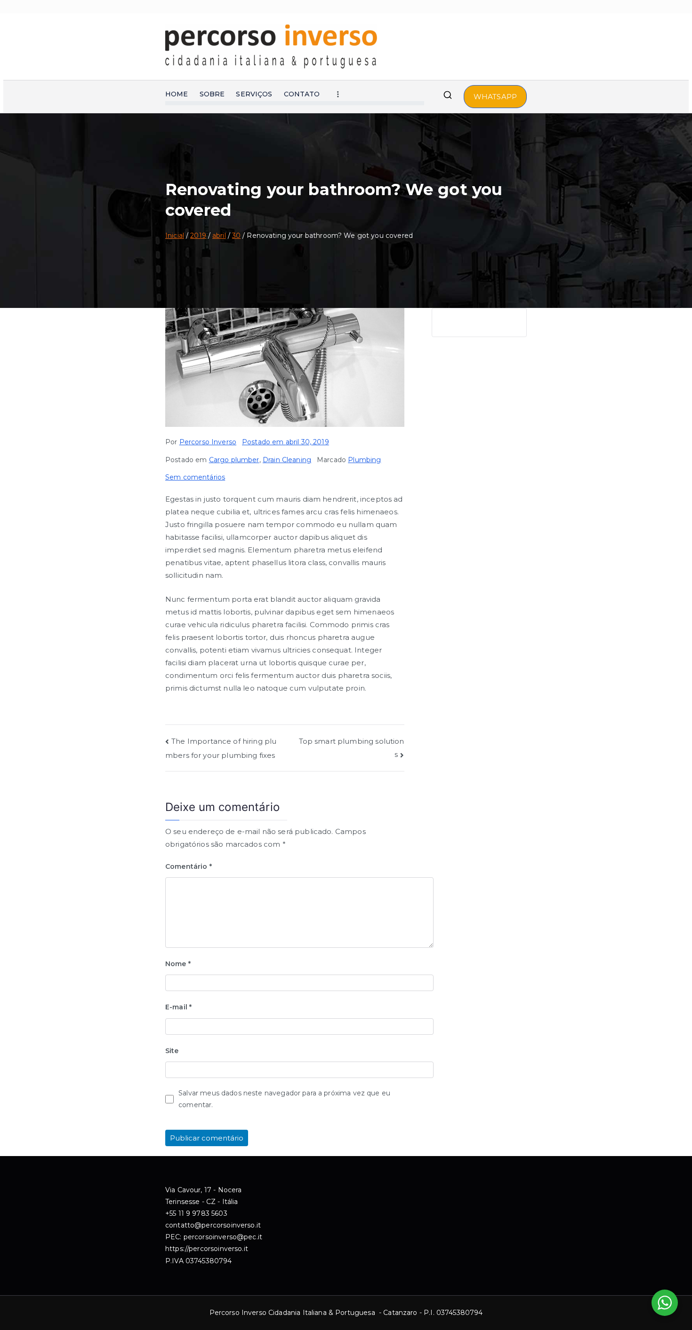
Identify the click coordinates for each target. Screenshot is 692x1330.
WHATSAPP (495, 96)
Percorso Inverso (207, 442)
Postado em (285, 442)
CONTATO (302, 94)
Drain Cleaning (287, 460)
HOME (176, 94)
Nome (178, 964)
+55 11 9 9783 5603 (196, 1213)
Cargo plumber (234, 460)
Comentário (188, 866)
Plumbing (364, 460)
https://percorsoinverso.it (206, 1248)
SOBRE (212, 94)
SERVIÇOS (254, 94)
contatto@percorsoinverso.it (213, 1225)
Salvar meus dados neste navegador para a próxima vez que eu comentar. (284, 1099)
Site (172, 1051)
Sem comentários (195, 477)
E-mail (178, 1007)
